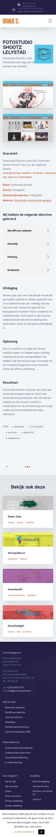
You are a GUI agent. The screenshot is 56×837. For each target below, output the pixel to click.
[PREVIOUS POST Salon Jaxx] (7, 467)
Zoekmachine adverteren (18, 752)
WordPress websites (15, 712)
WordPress (13, 438)
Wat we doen (9, 702)
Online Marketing (11, 742)
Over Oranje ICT (10, 776)
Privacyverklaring (14, 801)
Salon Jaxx (14, 516)
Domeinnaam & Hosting (17, 727)
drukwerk (19, 427)
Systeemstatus (41, 786)
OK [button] (41, 832)
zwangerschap (11, 172)
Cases (8, 791)
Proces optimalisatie (16, 595)
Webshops (10, 722)
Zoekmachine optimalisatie (19, 748)
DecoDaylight (16, 625)
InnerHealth (15, 589)
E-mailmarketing (13, 762)
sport (11, 177)
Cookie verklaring (13, 805)
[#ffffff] (28, 504)
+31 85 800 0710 (15, 687)
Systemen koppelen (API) (17, 732)
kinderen (38, 172)
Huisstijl (29, 432)
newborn (26, 172)
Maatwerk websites (15, 707)
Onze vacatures (13, 796)
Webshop (23, 559)
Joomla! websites (14, 717)
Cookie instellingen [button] (24, 831)
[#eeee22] (28, 540)
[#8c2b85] (28, 577)
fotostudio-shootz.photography (33, 200)
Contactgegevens (12, 652)
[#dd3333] (28, 613)
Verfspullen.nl (16, 553)
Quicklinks (35, 776)
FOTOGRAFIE (37, 427)
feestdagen (25, 177)
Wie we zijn (10, 781)
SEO (18, 632)
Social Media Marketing (16, 757)
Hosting (12, 432)
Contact (37, 799)
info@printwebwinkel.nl (19, 691)
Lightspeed (12, 559)
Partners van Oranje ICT (43, 793)
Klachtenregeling (41, 781)
